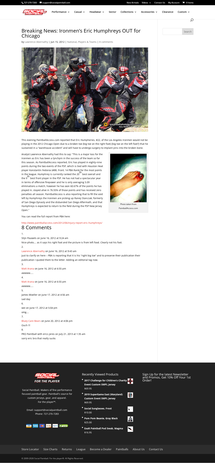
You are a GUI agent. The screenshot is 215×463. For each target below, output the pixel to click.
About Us (139, 449)
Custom (182, 12)
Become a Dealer (101, 449)
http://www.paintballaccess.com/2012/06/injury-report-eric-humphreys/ (62, 222)
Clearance (167, 12)
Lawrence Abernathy (36, 41)
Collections (127, 12)
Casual (78, 12)
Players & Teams (87, 41)
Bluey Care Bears (31, 320)
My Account (174, 3)
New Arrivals (133, 3)
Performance (59, 12)
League (80, 449)
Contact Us (159, 3)
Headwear (95, 12)
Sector (112, 12)
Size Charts (50, 449)
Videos (145, 3)
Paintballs (122, 449)
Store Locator (30, 449)
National (72, 41)
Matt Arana (28, 268)
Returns (67, 449)
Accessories (147, 12)
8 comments (106, 41)
